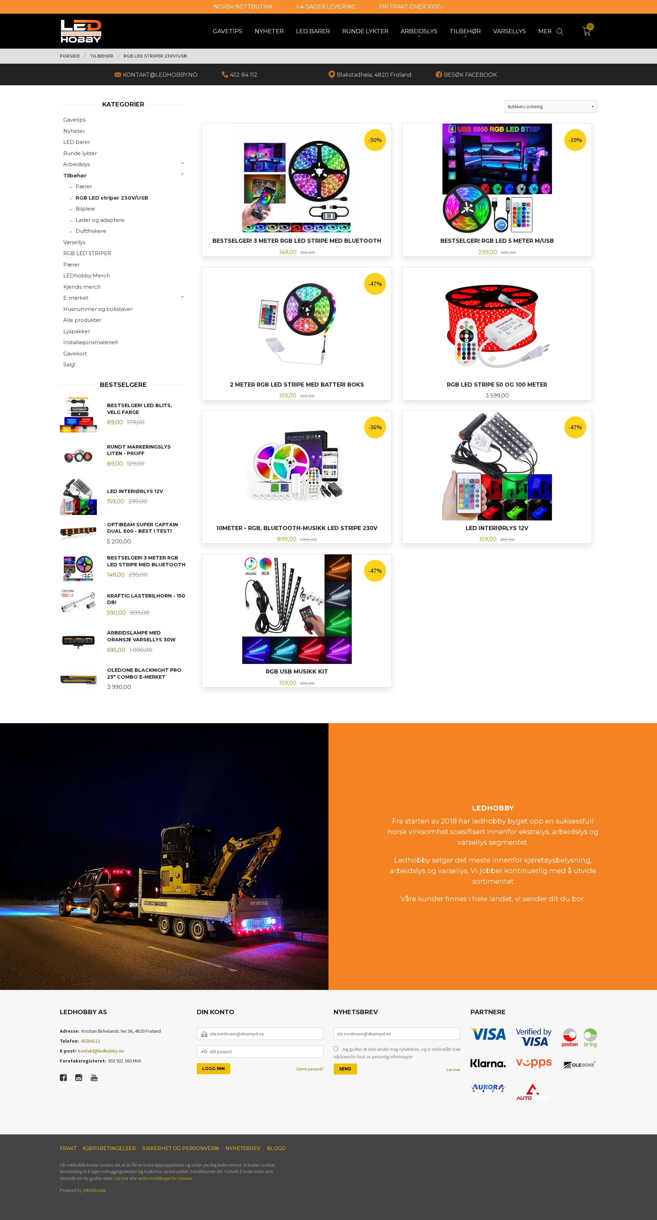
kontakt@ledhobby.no (101, 1051)
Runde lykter (80, 153)
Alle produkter (82, 320)
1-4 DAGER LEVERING (326, 6)
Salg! (69, 364)
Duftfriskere (91, 231)
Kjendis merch (82, 287)
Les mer (453, 1069)
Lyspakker (76, 331)
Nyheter (74, 131)
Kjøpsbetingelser (109, 1148)
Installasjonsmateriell (90, 342)
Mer (545, 31)
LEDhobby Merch (86, 275)
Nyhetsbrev (243, 1148)
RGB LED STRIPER (87, 253)
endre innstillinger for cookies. (165, 1178)
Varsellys (74, 242)
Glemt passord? (309, 1068)
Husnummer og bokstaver (97, 309)
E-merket (75, 297)
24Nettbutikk (94, 1190)
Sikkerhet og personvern (180, 1148)
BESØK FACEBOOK (470, 75)
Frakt (68, 1148)
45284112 (90, 1041)
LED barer (76, 142)
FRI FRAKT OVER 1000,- (411, 6)
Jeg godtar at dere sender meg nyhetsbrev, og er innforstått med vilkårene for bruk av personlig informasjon (397, 1053)
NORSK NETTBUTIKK (243, 6)
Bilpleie (85, 208)
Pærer (84, 186)
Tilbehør (75, 175)
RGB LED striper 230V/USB (112, 197)
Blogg (276, 1148)
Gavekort (75, 353)
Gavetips (74, 119)
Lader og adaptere (100, 220)
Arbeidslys (76, 164)
